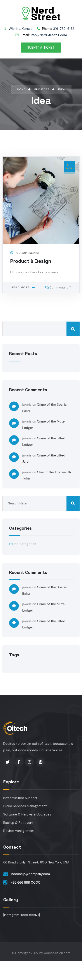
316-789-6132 (58, 29)
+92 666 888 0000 (25, 882)
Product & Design (30, 261)
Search (73, 329)
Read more (20, 287)
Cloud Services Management (25, 806)
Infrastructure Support (20, 798)
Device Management (19, 831)
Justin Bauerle (29, 253)
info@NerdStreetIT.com (44, 35)
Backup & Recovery (18, 823)
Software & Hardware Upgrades (27, 814)
